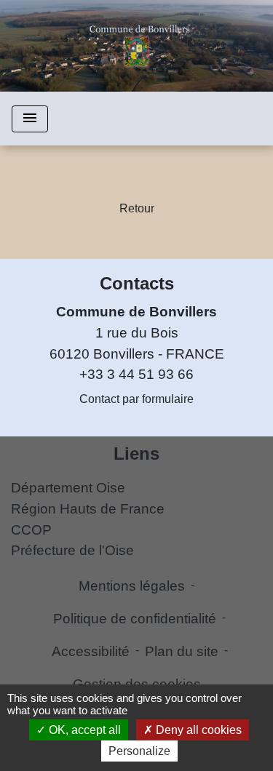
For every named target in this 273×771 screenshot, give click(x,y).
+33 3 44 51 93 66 (136, 374)
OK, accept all (83, 730)
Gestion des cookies (137, 684)
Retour (136, 208)
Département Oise (68, 487)
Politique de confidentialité (134, 618)
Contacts (137, 283)
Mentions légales (132, 586)
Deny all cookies (197, 730)
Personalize (139, 751)
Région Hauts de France (88, 508)
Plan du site (181, 651)
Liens (136, 453)
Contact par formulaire (136, 399)
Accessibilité (91, 651)
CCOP (31, 530)
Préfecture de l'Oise (72, 550)
